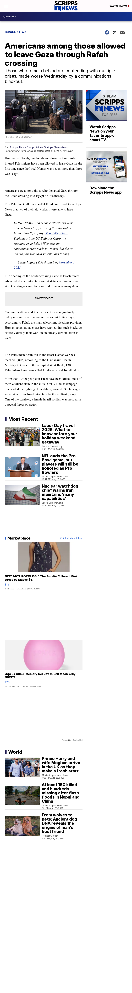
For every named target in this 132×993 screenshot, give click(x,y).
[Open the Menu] (6, 6)
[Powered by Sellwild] (77, 740)
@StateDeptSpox (56, 233)
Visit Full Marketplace (71, 538)
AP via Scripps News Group (52, 147)
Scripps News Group (21, 147)
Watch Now (118, 6)
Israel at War (17, 32)
